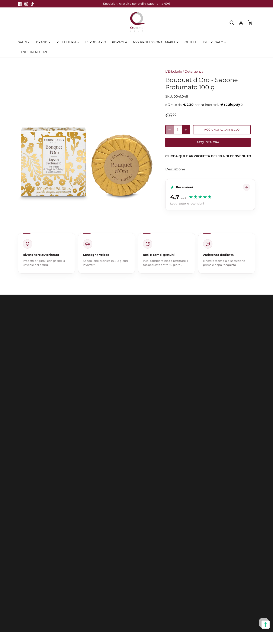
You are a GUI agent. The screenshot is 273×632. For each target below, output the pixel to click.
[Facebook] (20, 3)
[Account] (241, 22)
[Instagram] (26, 3)
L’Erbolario (173, 71)
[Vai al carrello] (250, 22)
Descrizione (175, 169)
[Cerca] (231, 22)
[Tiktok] (32, 3)
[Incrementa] (186, 129)
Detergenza (194, 71)
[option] (86, 133)
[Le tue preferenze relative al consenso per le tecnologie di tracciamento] (265, 624)
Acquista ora (208, 142)
